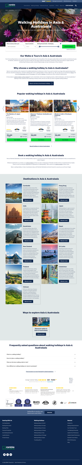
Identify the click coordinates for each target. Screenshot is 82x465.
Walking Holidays (35, 5)
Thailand (33, 116)
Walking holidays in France (40, 428)
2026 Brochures (67, 1)
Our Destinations (6, 423)
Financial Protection (6, 430)
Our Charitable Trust (71, 428)
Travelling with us (38, 440)
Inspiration (51, 5)
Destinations (27, 5)
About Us (62, 5)
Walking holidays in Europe (40, 425)
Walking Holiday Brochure (73, 425)
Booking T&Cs (5, 428)
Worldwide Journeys (24, 130)
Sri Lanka (32, 74)
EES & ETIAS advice (71, 440)
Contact (75, 1)
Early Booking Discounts (7, 432)
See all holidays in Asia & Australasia (40, 146)
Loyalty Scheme (5, 435)
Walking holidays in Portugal (40, 435)
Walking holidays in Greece (40, 430)
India (56, 116)
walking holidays (30, 162)
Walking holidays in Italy (39, 432)
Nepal (72, 72)
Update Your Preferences (73, 432)
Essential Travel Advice (72, 437)
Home (6, 10)
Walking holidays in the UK (39, 423)
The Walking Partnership (72, 430)
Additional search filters (71, 49)
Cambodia (37, 116)
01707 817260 (69, 5)
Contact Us (69, 423)
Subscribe (49, 412)
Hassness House (44, 5)
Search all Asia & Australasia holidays (40, 83)
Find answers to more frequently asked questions (39, 371)
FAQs (68, 442)
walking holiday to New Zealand (21, 77)
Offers (57, 5)
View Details (17, 139)
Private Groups (5, 437)
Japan (8, 115)
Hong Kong (22, 74)
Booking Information (6, 425)
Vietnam (43, 74)
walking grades (58, 164)
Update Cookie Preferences (73, 435)
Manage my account (57, 1)
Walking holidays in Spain (39, 437)
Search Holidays (69, 46)
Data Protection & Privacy (20, 462)
